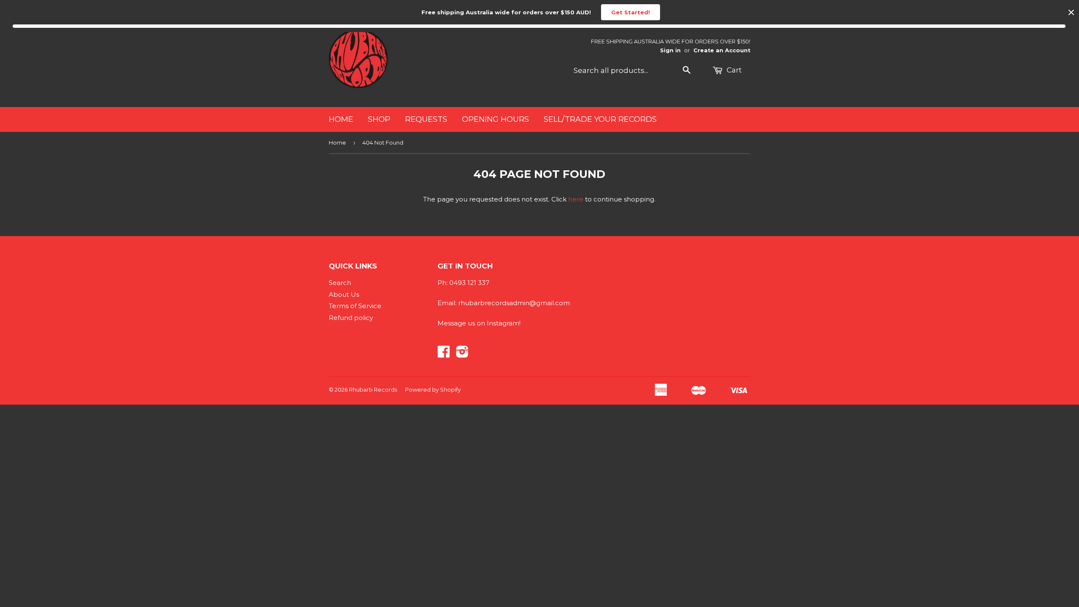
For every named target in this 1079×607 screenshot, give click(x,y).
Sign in (670, 50)
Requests (426, 119)
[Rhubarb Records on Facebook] (444, 354)
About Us (344, 294)
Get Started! (630, 12)
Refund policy (351, 318)
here (575, 199)
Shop (379, 119)
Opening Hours (495, 119)
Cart (733, 70)
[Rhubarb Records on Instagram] (462, 354)
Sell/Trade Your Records (600, 119)
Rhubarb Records (373, 389)
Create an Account (721, 50)
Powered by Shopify (433, 389)
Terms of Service (355, 306)
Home (341, 119)
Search (340, 283)
